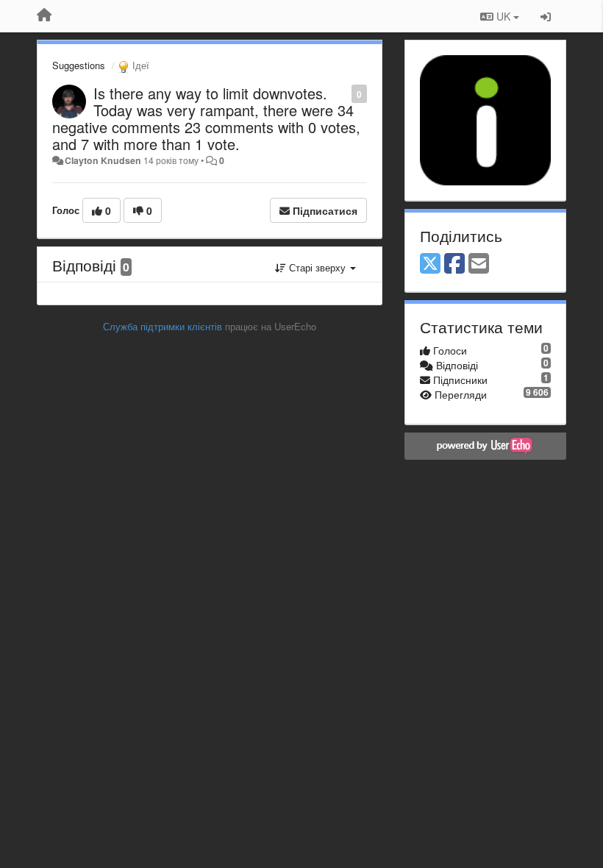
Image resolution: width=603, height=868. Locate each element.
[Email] (478, 264)
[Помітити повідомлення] (344, 93)
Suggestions (78, 65)
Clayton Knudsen (103, 160)
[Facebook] (454, 264)
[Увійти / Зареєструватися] (545, 16)
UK (503, 16)
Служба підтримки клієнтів (162, 326)
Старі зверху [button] (317, 267)
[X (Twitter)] (430, 264)
